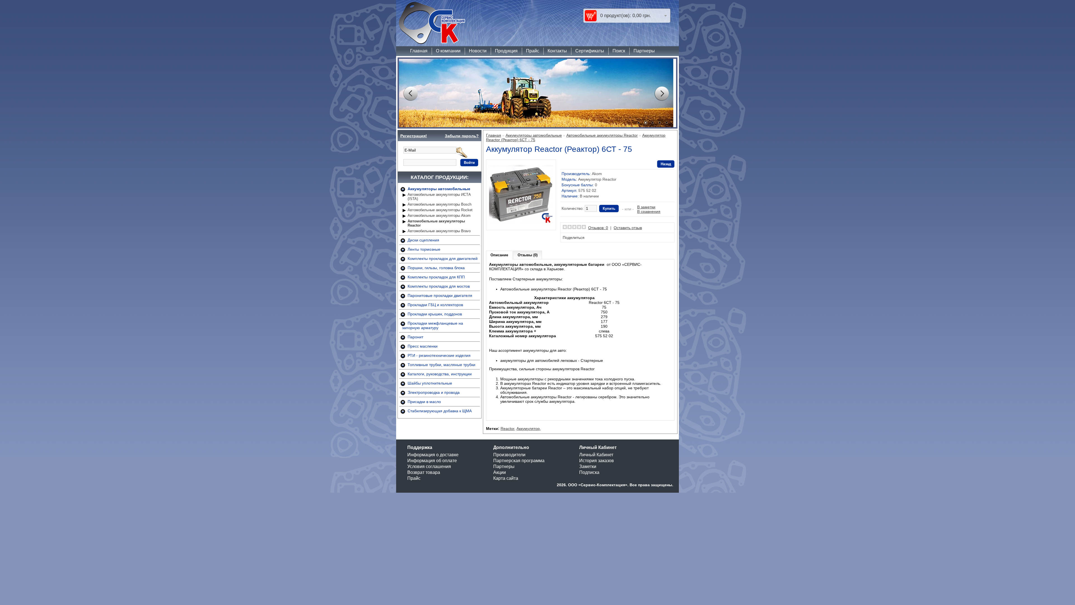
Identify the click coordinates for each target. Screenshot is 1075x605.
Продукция (506, 50)
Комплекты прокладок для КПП (436, 277)
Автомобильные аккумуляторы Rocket (440, 210)
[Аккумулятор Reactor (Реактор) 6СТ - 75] (521, 225)
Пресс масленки (423, 346)
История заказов (596, 460)
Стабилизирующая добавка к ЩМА (440, 411)
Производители (509, 454)
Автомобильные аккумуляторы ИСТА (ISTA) (439, 196)
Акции (499, 472)
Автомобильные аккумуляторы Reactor (436, 223)
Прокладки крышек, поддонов (435, 314)
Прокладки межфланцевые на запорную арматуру (432, 325)
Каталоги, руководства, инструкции (440, 374)
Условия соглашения (429, 466)
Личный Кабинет (596, 454)
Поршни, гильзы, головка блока (436, 268)
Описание (499, 255)
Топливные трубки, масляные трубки (441, 364)
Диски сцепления (423, 240)
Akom (597, 173)
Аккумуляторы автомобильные (439, 189)
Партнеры (644, 50)
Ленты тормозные (424, 249)
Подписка (589, 472)
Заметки (587, 466)
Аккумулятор (528, 428)
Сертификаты (589, 50)
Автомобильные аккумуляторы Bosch (439, 204)
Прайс (532, 50)
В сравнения (648, 211)
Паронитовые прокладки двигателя (440, 295)
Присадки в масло (424, 401)
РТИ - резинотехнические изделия (439, 355)
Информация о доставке (433, 454)
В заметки (646, 207)
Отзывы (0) (528, 255)
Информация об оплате (432, 460)
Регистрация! (413, 136)
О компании (448, 50)
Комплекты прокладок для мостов (439, 286)
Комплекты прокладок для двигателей (443, 258)
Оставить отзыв (628, 227)
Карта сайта (505, 478)
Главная (418, 50)
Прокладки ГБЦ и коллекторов (435, 304)
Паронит (415, 337)
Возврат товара (423, 472)
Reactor (507, 428)
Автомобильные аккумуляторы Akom (439, 215)
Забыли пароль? (462, 136)
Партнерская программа (518, 460)
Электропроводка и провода (434, 392)
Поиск (619, 50)
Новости (478, 50)
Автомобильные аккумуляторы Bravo (439, 231)
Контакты (557, 50)
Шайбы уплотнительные (430, 383)
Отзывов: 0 (598, 227)
